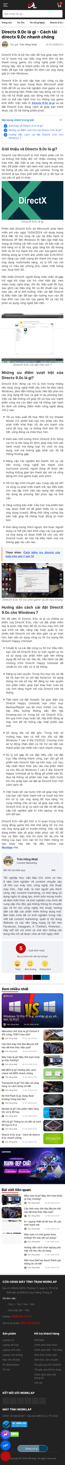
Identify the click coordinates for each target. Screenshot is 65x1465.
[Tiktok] (20, 1401)
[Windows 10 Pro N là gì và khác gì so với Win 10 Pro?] (32, 1010)
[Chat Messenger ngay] (6, 1434)
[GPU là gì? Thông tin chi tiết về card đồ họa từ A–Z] (53, 1125)
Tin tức (6, 1369)
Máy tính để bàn (11, 1359)
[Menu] (5, 5)
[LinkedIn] (45, 977)
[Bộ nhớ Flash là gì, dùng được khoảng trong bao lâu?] (53, 1099)
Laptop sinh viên (11, 1349)
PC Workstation (10, 1364)
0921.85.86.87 (30, 1323)
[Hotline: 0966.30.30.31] (6, 1456)
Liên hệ (38, 1382)
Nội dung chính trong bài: (18, 120)
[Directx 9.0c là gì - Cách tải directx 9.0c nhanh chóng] (53, 1138)
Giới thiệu (39, 1340)
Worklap (7, 847)
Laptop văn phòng (12, 1354)
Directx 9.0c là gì (43, 103)
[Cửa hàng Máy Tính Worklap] (32, 5)
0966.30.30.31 (21, 1316)
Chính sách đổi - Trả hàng (48, 1349)
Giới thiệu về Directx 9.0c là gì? (26, 125)
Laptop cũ (8, 1340)
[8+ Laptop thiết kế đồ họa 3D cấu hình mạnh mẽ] (12, 1225)
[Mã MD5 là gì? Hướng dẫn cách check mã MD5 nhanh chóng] (53, 1074)
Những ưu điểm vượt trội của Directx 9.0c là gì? (35, 130)
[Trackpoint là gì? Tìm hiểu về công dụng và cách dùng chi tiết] (53, 1087)
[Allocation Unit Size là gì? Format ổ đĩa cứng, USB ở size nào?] (53, 1035)
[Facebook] (36, 870)
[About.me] (53, 870)
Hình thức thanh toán (45, 1354)
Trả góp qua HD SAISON (47, 1364)
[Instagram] (59, 870)
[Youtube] (13, 1401)
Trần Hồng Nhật (28, 44)
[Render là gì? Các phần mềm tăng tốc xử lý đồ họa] (53, 1112)
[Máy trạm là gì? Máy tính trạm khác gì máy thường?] (53, 1061)
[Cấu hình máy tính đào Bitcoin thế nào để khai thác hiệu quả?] (53, 1048)
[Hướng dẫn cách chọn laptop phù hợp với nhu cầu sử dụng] (12, 1251)
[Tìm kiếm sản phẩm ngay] (58, 14)
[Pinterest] (47, 870)
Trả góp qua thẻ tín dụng (47, 1369)
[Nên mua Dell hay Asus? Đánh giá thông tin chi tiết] (12, 1264)
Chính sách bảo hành (45, 1344)
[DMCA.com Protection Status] (32, 1434)
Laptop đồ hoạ (10, 1344)
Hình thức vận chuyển (46, 1359)
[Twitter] (42, 870)
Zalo (5, 1445)
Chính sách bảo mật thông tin (45, 1376)
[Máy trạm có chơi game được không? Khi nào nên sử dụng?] (12, 1238)
